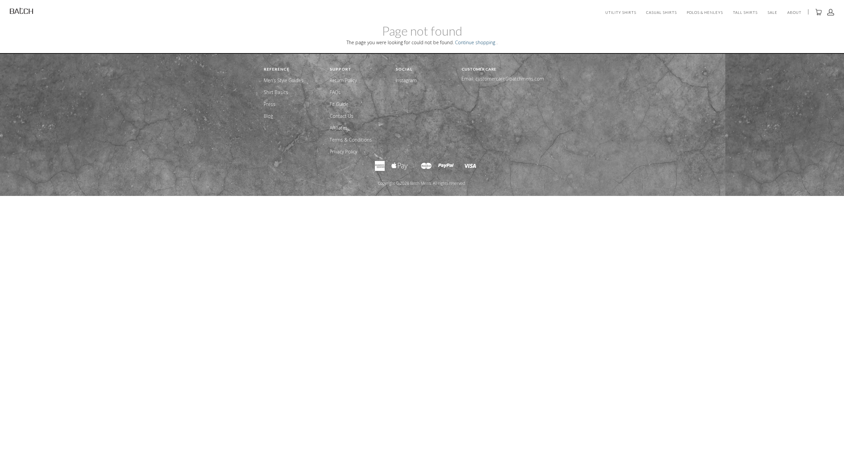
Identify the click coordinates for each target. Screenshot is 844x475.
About (794, 13)
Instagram (406, 80)
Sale (772, 13)
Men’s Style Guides (283, 80)
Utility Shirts (620, 13)
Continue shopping (475, 42)
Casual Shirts (661, 13)
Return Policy (343, 80)
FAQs (335, 92)
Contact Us (341, 116)
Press (269, 104)
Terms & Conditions (351, 140)
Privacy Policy (343, 151)
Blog (268, 116)
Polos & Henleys (705, 13)
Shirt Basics (276, 92)
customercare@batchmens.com (509, 79)
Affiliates (338, 128)
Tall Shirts (745, 13)
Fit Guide (339, 104)
